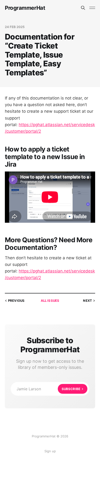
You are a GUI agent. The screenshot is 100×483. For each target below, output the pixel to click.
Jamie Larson (48, 388)
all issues (50, 300)
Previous (16, 300)
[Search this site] (83, 7)
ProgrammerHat (25, 7)
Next (87, 300)
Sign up (50, 451)
